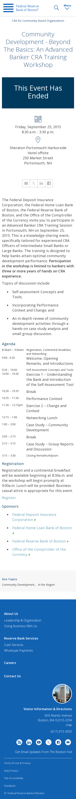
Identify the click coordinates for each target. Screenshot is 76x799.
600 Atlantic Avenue (58, 715)
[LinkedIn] (28, 743)
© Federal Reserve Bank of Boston (24, 793)
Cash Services (13, 645)
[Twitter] (47, 743)
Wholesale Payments (18, 650)
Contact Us (12, 676)
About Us (11, 614)
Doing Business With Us (20, 626)
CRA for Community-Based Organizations (38, 21)
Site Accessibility (13, 778)
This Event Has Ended (38, 92)
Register (9, 497)
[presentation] (21, 8)
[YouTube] (38, 743)
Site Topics (9, 579)
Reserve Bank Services (21, 638)
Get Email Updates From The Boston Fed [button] (43, 752)
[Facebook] (57, 743)
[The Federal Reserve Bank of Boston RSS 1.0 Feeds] (18, 743)
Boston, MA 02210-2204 (55, 720)
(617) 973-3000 (61, 731)
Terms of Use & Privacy (17, 763)
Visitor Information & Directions (48, 709)
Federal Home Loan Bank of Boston (42, 527)
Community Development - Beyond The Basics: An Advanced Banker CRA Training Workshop (38, 49)
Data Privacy (11, 770)
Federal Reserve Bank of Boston (39, 541)
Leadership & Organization (22, 620)
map (69, 725)
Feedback (9, 785)
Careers (10, 663)
